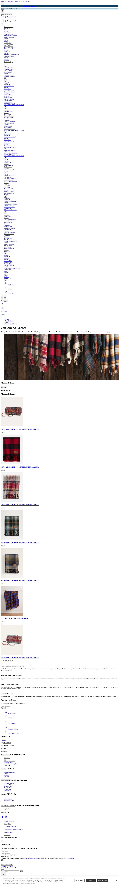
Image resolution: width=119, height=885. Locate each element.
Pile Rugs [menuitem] (6, 60)
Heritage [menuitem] (6, 258)
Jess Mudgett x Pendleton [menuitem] (10, 204)
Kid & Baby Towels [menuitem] (9, 56)
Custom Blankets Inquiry (10, 763)
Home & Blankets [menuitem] (8, 27)
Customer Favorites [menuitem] (9, 90)
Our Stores (6, 775)
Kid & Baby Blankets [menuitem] (9, 47)
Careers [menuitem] (6, 275)
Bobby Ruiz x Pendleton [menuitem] (10, 210)
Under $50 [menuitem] (6, 184)
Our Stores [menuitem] (6, 277)
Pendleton (6, 319)
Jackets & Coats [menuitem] (8, 97)
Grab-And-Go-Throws (10, 323)
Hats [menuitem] (5, 148)
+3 (1, 624)
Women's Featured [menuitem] (9, 86)
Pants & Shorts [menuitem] (7, 102)
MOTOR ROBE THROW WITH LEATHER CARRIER (20, 429)
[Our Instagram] (7, 818)
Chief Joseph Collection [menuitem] (10, 34)
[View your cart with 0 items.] (1, 316)
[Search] (2, 870)
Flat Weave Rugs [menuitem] (8, 62)
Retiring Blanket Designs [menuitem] (10, 35)
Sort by (3, 389)
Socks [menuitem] (5, 151)
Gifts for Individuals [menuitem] (9, 169)
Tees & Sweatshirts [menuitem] (9, 99)
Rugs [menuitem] (5, 57)
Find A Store (11, 723)
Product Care (7, 765)
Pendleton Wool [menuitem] (8, 264)
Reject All (91, 880)
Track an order (12, 713)
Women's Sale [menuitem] (7, 216)
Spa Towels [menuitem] (7, 51)
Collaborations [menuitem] (8, 198)
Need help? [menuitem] (11, 293)
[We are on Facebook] (3, 818)
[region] (59, 880)
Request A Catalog (13, 729)
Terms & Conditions (9, 821)
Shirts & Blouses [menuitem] (8, 94)
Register (3, 314)
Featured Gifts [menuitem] (7, 162)
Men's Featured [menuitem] (8, 111)
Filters (4, 387)
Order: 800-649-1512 (13, 733)
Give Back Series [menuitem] (8, 265)
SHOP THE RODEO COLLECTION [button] (14, 105)
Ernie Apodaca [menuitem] (7, 208)
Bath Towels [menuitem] (7, 53)
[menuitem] (6, 213)
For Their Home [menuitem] (8, 167)
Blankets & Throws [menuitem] (9, 191)
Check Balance (8, 799)
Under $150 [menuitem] (7, 187)
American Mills (8, 785)
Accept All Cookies (102, 880)
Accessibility (7, 835)
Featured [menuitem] (6, 30)
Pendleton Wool (8, 787)
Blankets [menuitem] (6, 41)
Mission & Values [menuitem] (8, 262)
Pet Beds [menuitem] (6, 194)
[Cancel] (3, 874)
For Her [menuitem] (6, 172)
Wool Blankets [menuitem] (7, 43)
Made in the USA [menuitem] (8, 165)
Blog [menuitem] (5, 274)
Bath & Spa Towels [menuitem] (9, 193)
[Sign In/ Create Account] (3, 310)
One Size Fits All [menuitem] (8, 180)
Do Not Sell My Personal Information (13, 829)
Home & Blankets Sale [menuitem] (10, 241)
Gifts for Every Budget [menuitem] (10, 181)
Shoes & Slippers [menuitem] (8, 154)
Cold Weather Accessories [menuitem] (10, 153)
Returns (10, 717)
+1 (1, 433)
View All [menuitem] (6, 28)
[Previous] (2, 3)
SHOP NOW (27, 6)
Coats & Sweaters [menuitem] (8, 67)
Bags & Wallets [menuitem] (8, 145)
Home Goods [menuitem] (7, 72)
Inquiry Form (7, 809)
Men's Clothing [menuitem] (8, 117)
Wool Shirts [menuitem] (7, 120)
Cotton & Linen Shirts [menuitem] (9, 121)
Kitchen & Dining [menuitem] (8, 75)
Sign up (3, 708)
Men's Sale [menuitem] (7, 229)
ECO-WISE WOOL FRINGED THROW (14, 618)
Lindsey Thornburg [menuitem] (9, 205)
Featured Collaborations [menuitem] (10, 201)
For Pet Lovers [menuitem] (7, 177)
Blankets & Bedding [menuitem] (9, 37)
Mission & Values (8, 786)
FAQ (5, 759)
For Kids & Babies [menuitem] (9, 175)
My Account (4, 311)
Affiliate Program (8, 832)
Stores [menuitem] (9, 289)
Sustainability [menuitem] (7, 278)
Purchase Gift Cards (9, 800)
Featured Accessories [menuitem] (9, 137)
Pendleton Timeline (9, 783)
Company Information (9, 772)
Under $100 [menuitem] (7, 186)
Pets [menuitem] (5, 63)
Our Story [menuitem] (6, 255)
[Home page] (59, 17)
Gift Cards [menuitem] (6, 168)
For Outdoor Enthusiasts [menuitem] (10, 178)
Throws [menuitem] (6, 40)
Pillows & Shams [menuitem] (8, 46)
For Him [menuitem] (6, 174)
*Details (33, 6)
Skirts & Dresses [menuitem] (8, 100)
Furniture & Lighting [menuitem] (9, 76)
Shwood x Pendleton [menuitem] (9, 207)
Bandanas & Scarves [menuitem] (9, 150)
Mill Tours (6, 776)
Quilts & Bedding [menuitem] (8, 44)
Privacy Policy (7, 824)
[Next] (2, 11)
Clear (21, 871)
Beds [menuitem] (5, 66)
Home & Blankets (9, 321)
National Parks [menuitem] (7, 269)
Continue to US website (6, 864)
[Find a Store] (3, 305)
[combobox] (11, 871)
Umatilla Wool (7, 789)
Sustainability (7, 790)
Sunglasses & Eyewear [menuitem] (10, 147)
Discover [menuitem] (6, 271)
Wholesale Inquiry (8, 762)
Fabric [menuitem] (5, 79)
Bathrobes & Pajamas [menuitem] (9, 103)
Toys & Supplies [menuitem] (8, 70)
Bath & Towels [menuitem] (8, 48)
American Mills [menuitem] (8, 261)
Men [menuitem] (5, 108)
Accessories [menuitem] (7, 134)
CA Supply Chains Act (10, 826)
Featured (7, 322)
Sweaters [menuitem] (6, 96)
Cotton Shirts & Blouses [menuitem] (10, 219)
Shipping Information (9, 761)
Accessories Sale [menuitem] (8, 248)
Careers (6, 773)
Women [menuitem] (6, 83)
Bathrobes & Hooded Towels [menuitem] (11, 54)
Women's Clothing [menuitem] (9, 91)
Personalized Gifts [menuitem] (9, 188)
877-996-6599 (7, 743)
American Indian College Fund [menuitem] (12, 268)
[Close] (2, 24)
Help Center (7, 758)
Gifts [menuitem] (5, 78)
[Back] (2, 296)
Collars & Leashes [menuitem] (8, 69)
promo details (69, 858)
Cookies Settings (79, 880)
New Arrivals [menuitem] (7, 32)
